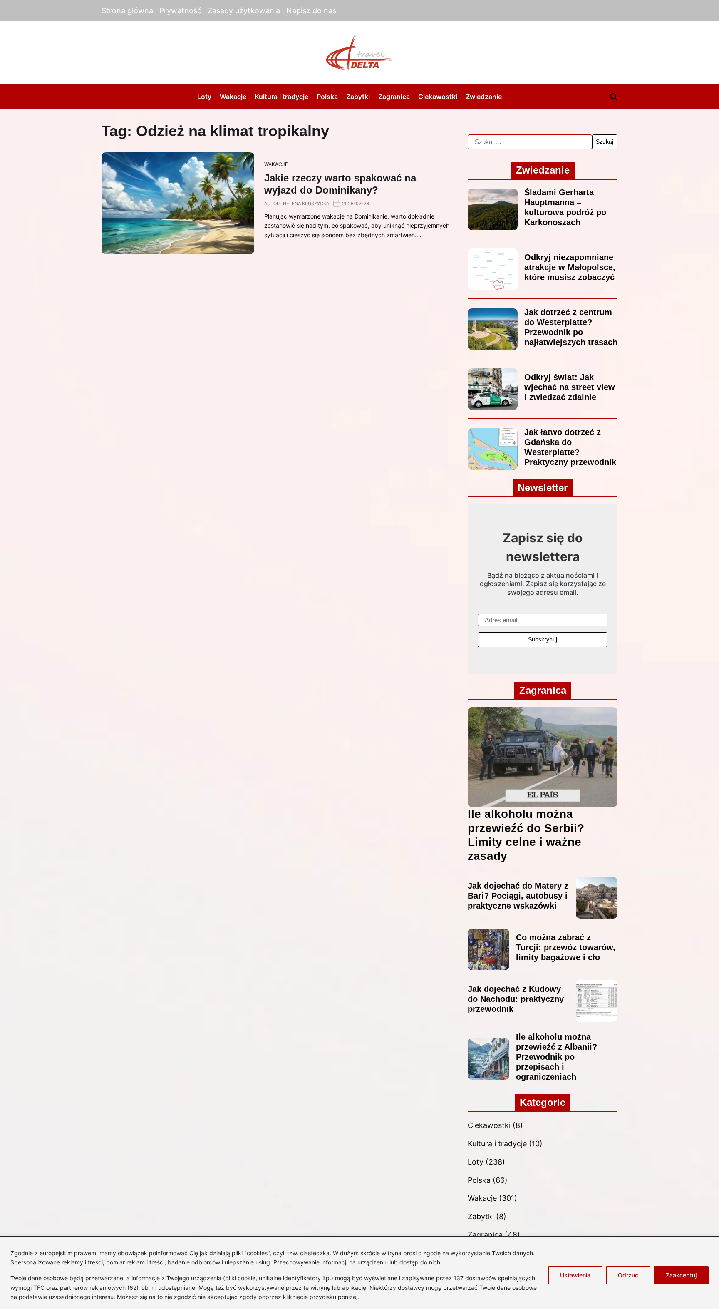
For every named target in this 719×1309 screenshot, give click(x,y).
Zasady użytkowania (244, 10)
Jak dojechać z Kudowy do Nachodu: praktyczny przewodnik (516, 998)
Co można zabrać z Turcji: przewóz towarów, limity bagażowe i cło (565, 947)
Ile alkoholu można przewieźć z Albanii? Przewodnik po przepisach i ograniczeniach (556, 1056)
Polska (327, 96)
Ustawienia (575, 1275)
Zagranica (394, 96)
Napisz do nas (311, 10)
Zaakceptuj (681, 1275)
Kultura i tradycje (281, 96)
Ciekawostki (437, 96)
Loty (204, 96)
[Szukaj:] (530, 141)
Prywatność (180, 10)
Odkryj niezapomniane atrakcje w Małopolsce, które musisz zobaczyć (569, 267)
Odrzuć (628, 1275)
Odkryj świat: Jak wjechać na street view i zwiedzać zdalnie (569, 387)
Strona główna (127, 10)
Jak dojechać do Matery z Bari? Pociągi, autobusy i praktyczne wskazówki (518, 895)
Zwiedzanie (484, 96)
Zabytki (358, 96)
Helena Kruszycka (306, 203)
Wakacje (233, 96)
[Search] (613, 97)
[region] (359, 1272)
